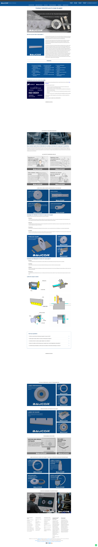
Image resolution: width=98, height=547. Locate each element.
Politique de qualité (54, 541)
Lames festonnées (37, 529)
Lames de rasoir (37, 530)
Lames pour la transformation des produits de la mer (49, 72)
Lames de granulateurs (30, 524)
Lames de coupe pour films (49, 74)
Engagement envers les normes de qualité (36, 80)
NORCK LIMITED (37, 540)
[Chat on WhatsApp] (96, 545)
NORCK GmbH (39, 538)
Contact (50, 540)
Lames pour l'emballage (37, 65)
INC (39, 539)
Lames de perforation (29, 525)
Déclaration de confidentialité (40, 541)
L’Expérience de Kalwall (47, 520)
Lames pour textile (48, 65)
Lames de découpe (29, 523)
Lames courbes (37, 527)
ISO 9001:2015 (59, 541)
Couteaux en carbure (38, 528)
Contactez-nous (49, 538)
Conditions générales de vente (48, 541)
